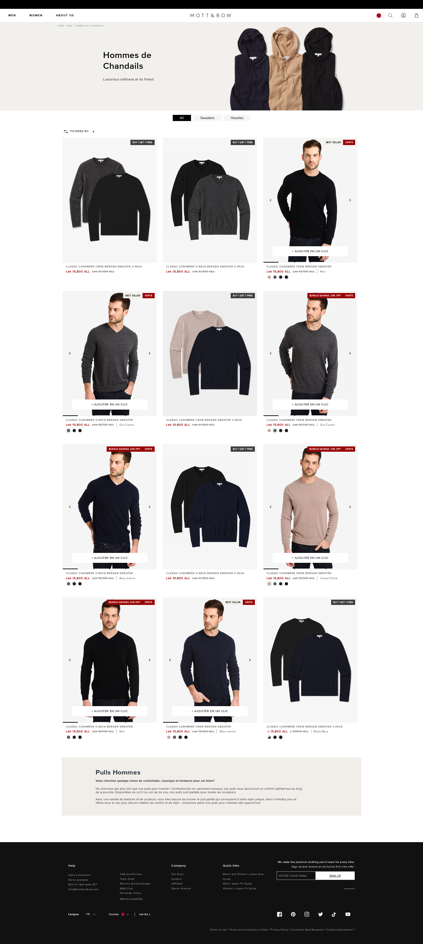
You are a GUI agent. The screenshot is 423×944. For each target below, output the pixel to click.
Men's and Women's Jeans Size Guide (243, 877)
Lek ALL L (144, 914)
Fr (88, 914)
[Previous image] (270, 200)
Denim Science (181, 888)
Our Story (177, 874)
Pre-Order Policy (130, 893)
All (182, 118)
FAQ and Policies (131, 874)
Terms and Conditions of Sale (249, 929)
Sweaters (207, 118)
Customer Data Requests (307, 929)
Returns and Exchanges (135, 883)
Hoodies (237, 118)
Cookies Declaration (340, 929)
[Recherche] (390, 15)
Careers (176, 879)
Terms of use (218, 929)
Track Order (127, 879)
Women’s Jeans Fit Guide (240, 888)
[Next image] (350, 200)
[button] (80, 131)
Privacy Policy (279, 929)
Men (69, 25)
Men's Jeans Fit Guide (237, 883)
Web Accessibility (131, 899)
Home (60, 25)
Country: (114, 914)
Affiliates (177, 883)
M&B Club (126, 888)
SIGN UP (335, 876)
